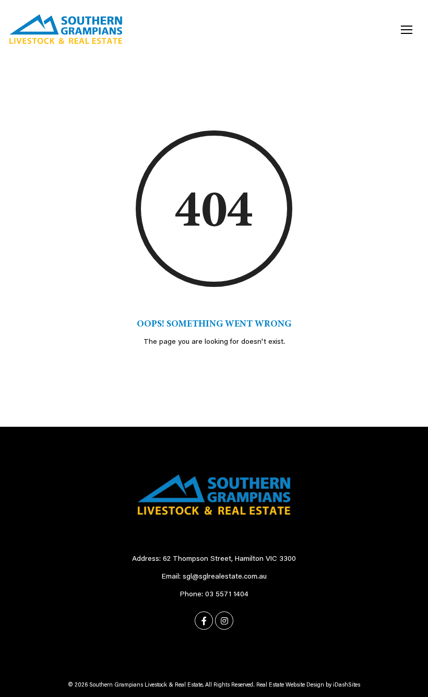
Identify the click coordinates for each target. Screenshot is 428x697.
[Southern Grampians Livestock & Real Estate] (66, 29)
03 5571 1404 (226, 594)
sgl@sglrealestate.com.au (225, 577)
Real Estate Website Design (290, 685)
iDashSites (346, 685)
